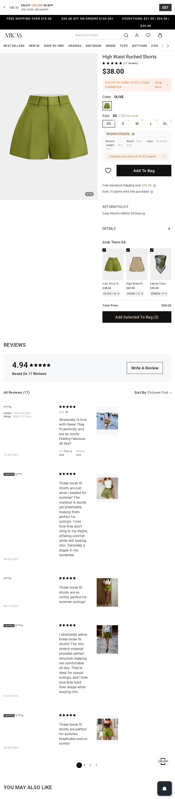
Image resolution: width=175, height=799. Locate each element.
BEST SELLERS (14, 45)
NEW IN (34, 45)
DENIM (110, 45)
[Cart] (160, 35)
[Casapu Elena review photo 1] (107, 421)
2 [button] (84, 765)
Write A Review (144, 368)
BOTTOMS (139, 45)
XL (165, 124)
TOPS (124, 45)
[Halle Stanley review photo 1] (107, 592)
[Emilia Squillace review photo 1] (107, 639)
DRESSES (75, 45)
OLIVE (107, 106)
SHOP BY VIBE (54, 45)
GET (165, 8)
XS (109, 124)
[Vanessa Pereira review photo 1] (107, 729)
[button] (96, 765)
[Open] (164, 788)
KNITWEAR (93, 45)
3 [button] (90, 765)
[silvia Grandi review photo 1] (107, 488)
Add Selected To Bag (136, 317)
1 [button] (79, 765)
